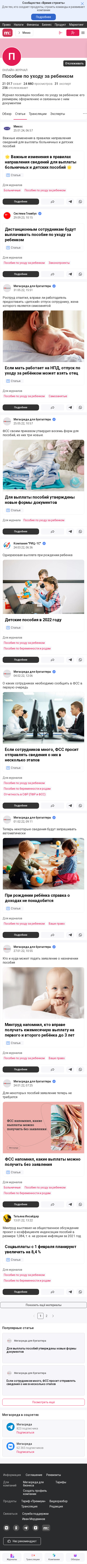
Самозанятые (58, 396)
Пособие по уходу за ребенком (45, 190)
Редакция (56, 1506)
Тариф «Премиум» (33, 1501)
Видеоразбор (59, 1501)
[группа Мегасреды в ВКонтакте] (6, 1530)
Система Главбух (25, 213)
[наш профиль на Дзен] (35, 1530)
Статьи (20, 114)
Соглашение (34, 1475)
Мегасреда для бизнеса (33, 1484)
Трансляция (29, 1506)
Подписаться (25, 1432)
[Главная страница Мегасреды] (8, 33)
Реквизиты (53, 1475)
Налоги (18, 24)
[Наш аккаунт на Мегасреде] (46, 1530)
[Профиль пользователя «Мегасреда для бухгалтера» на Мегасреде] (7, 288)
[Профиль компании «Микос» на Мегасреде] (7, 128)
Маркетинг (76, 24)
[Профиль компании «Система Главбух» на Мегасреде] (7, 215)
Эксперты (57, 114)
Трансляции (38, 114)
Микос (18, 126)
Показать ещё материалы (44, 1305)
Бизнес (47, 24)
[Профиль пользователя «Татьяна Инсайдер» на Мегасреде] (7, 1218)
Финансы (33, 24)
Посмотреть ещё (43, 1402)
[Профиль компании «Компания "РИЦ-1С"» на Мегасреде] (7, 545)
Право (6, 24)
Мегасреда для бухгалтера (32, 286)
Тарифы (60, 1482)
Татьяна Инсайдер (26, 1216)
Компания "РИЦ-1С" (27, 543)
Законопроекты (59, 262)
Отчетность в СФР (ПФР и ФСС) (25, 794)
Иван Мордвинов (33, 1519)
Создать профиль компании (35, 1492)
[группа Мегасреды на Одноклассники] (16, 1530)
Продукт (60, 24)
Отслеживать (74, 63)
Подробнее (43, 17)
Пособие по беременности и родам (27, 648)
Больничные (12, 190)
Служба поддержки (35, 1513)
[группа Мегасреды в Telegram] (26, 1530)
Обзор (7, 114)
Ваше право (57, 923)
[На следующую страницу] (53, 1316)
